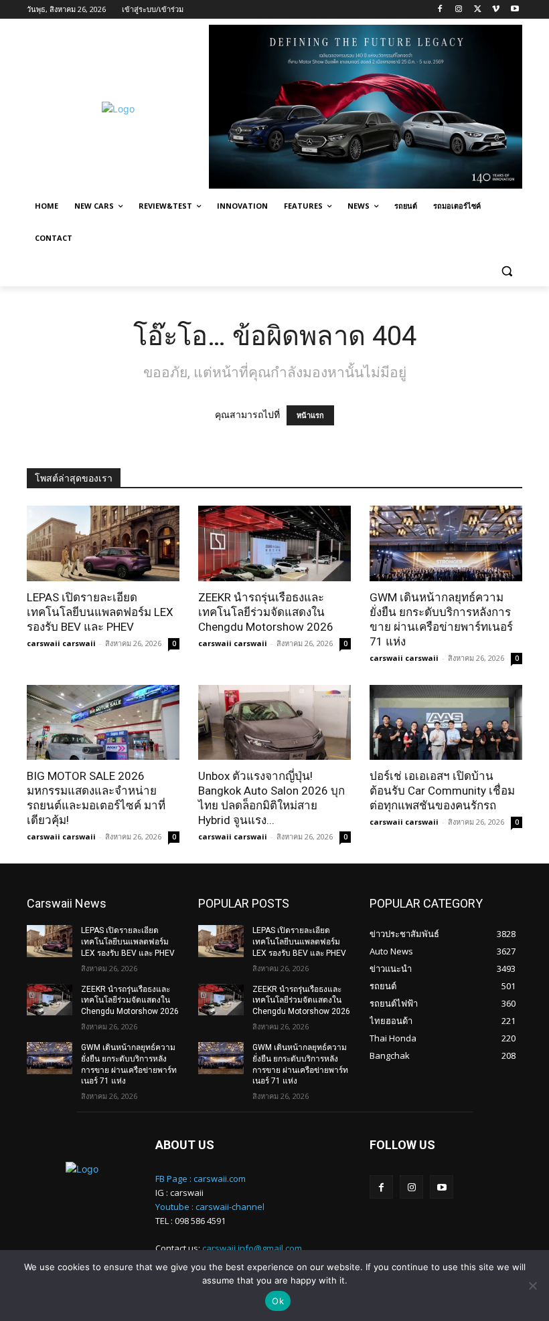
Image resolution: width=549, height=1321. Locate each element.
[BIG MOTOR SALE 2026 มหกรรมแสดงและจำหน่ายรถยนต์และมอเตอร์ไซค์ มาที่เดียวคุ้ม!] (103, 722)
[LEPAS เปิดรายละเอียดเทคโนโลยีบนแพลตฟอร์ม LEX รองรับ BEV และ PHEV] (103, 543)
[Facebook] (440, 9)
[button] (506, 270)
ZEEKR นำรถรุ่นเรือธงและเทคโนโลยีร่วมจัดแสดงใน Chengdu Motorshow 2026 (265, 612)
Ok (278, 1301)
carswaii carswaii (61, 643)
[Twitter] (477, 9)
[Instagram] (459, 9)
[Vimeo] (495, 9)
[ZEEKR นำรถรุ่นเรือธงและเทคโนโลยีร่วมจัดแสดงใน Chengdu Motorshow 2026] (274, 543)
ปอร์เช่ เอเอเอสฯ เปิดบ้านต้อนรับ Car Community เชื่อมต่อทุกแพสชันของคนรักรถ (442, 790)
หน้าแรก (310, 415)
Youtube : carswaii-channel (209, 1207)
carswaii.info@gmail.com (252, 1248)
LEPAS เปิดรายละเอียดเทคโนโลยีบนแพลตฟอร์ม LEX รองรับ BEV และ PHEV (100, 612)
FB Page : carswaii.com (200, 1179)
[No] (532, 1285)
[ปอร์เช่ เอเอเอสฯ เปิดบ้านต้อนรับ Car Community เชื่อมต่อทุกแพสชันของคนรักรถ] (446, 722)
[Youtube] (514, 9)
